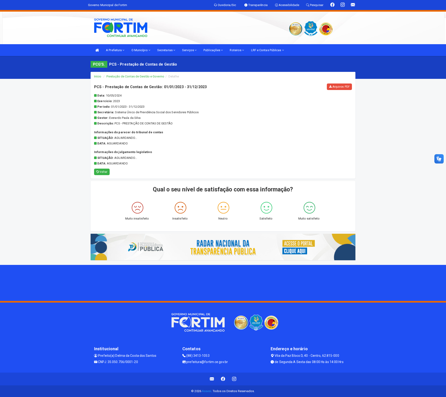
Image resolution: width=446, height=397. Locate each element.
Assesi (206, 391)
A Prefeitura (114, 50)
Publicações (212, 50)
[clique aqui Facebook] (223, 379)
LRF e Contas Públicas (266, 50)
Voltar (103, 171)
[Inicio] (97, 50)
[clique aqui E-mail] (212, 379)
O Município (139, 50)
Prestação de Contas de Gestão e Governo (135, 76)
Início (98, 76)
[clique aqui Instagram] (234, 379)
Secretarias (165, 50)
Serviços (188, 50)
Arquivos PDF (341, 86)
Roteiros (236, 50)
